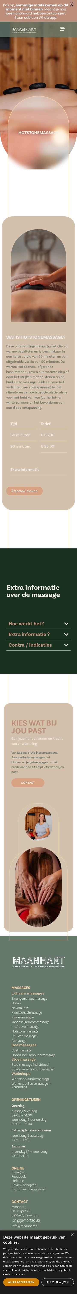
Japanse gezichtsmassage (30, 1022)
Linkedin (18, 1181)
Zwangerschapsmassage (29, 998)
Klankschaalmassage (27, 1013)
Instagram (19, 1172)
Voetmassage (21, 1050)
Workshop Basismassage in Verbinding (32, 1085)
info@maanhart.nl (25, 1226)
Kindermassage (23, 1017)
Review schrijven (24, 1185)
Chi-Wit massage (24, 1036)
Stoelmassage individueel (31, 1065)
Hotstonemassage (25, 1031)
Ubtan (16, 1003)
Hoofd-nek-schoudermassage (33, 1055)
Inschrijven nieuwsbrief (29, 1189)
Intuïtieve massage (25, 1027)
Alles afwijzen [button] (58, 1282)
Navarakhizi (20, 1008)
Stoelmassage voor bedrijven (33, 1069)
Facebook (19, 1176)
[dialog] (38, 1262)
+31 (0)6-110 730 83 (26, 1221)
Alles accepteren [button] (21, 1282)
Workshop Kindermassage (31, 1079)
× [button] (72, 1235)
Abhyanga (19, 1041)
